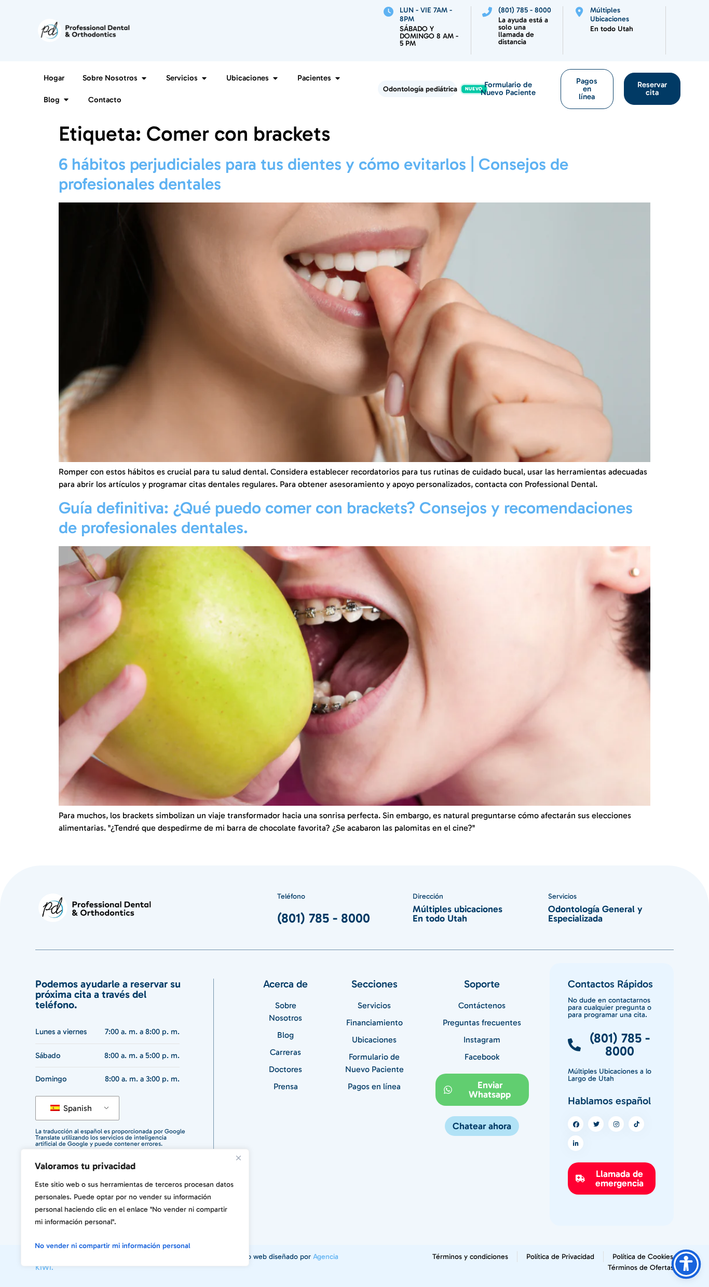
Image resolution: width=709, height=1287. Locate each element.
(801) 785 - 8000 (323, 918)
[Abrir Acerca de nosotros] (144, 78)
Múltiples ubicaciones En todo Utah (457, 913)
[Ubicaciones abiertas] (275, 78)
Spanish (76, 1108)
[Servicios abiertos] (204, 78)
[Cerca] (238, 1157)
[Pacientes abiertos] (338, 78)
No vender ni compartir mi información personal (112, 1245)
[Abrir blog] (66, 100)
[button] (482, 1126)
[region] (135, 1207)
